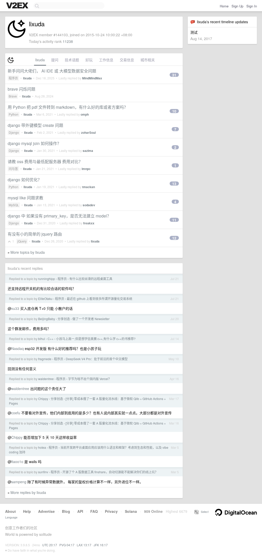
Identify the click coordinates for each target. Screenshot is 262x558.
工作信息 (106, 59)
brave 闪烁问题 (21, 89)
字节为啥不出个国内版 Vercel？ (89, 379)
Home (224, 6)
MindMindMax (92, 78)
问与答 (13, 168)
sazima (88, 150)
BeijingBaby (46, 319)
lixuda (40, 59)
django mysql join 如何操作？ (34, 143)
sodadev (89, 205)
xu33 (15, 308)
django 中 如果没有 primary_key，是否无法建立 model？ (59, 216)
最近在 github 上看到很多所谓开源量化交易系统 (99, 298)
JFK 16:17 (101, 545)
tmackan (88, 187)
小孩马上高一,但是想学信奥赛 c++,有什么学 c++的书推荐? (96, 338)
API (80, 511)
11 (174, 220)
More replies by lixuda (28, 492)
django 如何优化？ (25, 180)
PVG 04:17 (66, 545)
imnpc (86, 168)
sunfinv (43, 472)
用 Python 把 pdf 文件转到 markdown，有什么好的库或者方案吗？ (68, 107)
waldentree (46, 379)
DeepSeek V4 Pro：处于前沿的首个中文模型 (97, 359)
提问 (54, 59)
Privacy (111, 511)
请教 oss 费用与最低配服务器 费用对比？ (45, 161)
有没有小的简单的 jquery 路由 (35, 234)
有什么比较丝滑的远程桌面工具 (90, 278)
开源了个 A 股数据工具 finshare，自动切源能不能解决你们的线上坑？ (110, 472)
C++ (50, 338)
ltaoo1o (17, 461)
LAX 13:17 (84, 545)
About (10, 511)
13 (174, 183)
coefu (15, 412)
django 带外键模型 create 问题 (35, 125)
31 (174, 75)
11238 (68, 41)
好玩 (89, 59)
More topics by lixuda (27, 252)
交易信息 (127, 59)
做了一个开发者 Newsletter (91, 319)
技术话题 (72, 59)
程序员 (13, 78)
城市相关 (147, 59)
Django (14, 132)
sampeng (18, 481)
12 (174, 238)
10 (174, 111)
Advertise (46, 511)
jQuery (22, 241)
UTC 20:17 (49, 545)
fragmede (44, 359)
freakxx (88, 223)
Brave (13, 96)
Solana (131, 511)
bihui (41, 338)
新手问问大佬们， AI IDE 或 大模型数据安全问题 (52, 71)
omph (85, 114)
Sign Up (237, 6)
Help (27, 511)
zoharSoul (88, 132)
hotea (42, 447)
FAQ (94, 511)
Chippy (43, 398)
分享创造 (64, 319)
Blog (66, 511)
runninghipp (46, 278)
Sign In (251, 6)
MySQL (14, 205)
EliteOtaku (45, 298)
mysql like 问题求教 (25, 198)
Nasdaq (17, 348)
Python (13, 114)
